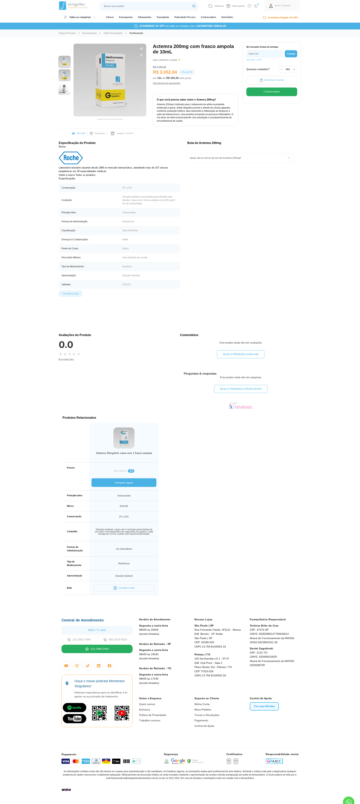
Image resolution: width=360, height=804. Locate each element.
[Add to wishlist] (249, 6)
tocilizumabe (136, 33)
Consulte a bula (70, 293)
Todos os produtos (85, 175)
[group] (64, 62)
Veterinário (227, 17)
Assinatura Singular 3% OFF (283, 17)
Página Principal (67, 33)
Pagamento (201, 720)
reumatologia (89, 33)
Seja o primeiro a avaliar (241, 354)
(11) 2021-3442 (82, 639)
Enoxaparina (126, 17)
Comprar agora (124, 482)
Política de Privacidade (152, 714)
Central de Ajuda (204, 725)
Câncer (110, 17)
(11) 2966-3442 (100, 648)
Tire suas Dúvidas (264, 706)
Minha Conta (202, 704)
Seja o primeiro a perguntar (241, 388)
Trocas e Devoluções (206, 714)
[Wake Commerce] (66, 789)
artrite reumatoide (113, 33)
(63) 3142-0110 (118, 639)
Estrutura (144, 709)
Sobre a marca (67, 175)
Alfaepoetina (144, 17)
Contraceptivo (208, 17)
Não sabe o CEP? (254, 60)
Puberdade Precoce (185, 17)
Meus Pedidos (202, 709)
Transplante (163, 17)
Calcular (291, 54)
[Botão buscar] (194, 6)
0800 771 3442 (97, 630)
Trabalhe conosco (149, 720)
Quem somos (147, 704)
